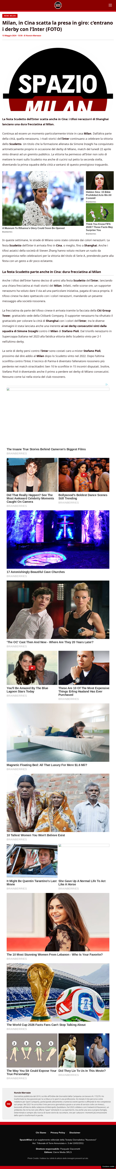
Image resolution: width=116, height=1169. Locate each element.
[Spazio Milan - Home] (58, 5)
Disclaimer (74, 1132)
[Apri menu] (110, 5)
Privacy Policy (58, 1132)
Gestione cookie (108, 1166)
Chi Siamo (41, 1132)
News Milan (10, 16)
